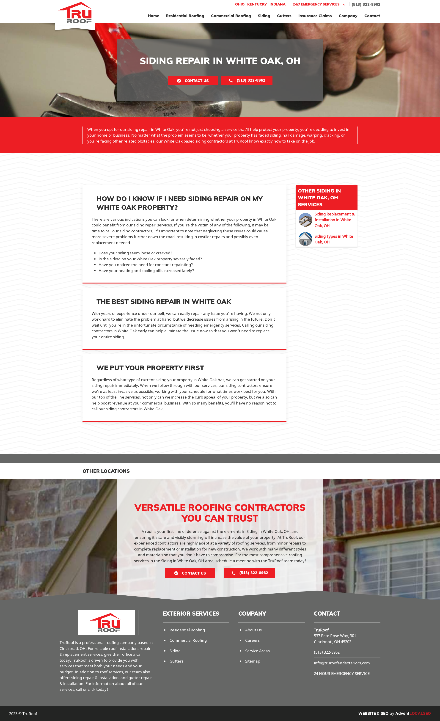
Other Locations (106, 471)
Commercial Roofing (231, 15)
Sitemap (252, 661)
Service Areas (257, 650)
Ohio (240, 4)
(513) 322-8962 (366, 4)
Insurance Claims (315, 15)
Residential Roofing (185, 15)
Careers (252, 640)
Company (348, 15)
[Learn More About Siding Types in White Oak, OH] (327, 239)
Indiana (278, 4)
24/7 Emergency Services (316, 4)
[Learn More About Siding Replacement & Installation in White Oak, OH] (327, 219)
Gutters (284, 15)
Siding (264, 15)
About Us (253, 630)
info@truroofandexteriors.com (342, 663)
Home (153, 15)
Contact (372, 15)
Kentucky (257, 4)
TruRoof (321, 630)
